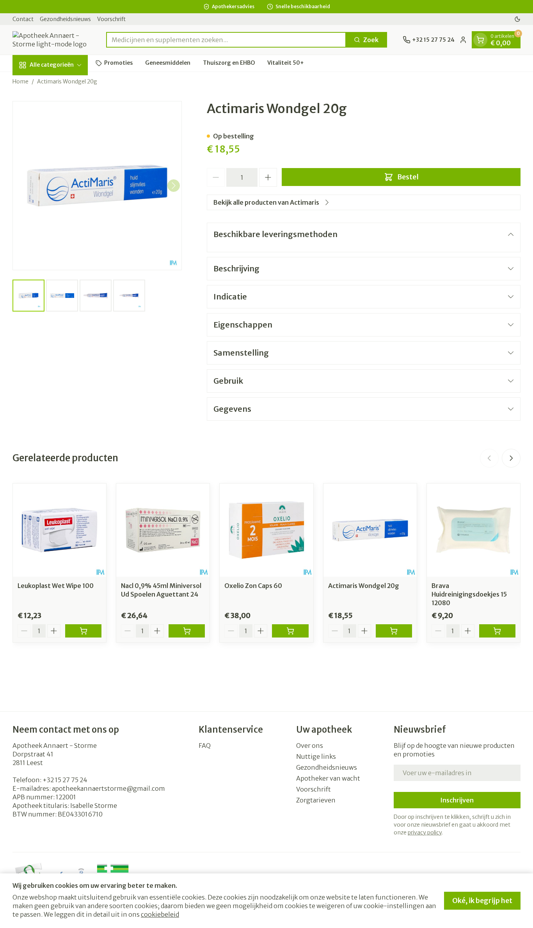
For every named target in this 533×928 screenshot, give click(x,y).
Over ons (309, 745)
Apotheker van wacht (328, 778)
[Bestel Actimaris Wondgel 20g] (394, 631)
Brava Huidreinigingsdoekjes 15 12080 (469, 594)
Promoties (118, 62)
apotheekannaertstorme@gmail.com (108, 788)
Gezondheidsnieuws (65, 19)
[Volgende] (173, 185)
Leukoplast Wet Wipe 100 (56, 586)
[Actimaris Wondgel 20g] (370, 530)
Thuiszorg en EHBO (229, 62)
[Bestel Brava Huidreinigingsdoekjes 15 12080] (497, 631)
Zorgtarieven (316, 800)
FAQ (205, 745)
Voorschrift (111, 19)
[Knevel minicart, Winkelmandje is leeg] (480, 40)
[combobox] (226, 40)
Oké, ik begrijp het (482, 900)
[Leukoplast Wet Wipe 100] (59, 530)
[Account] (463, 40)
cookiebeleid (160, 914)
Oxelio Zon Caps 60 (253, 586)
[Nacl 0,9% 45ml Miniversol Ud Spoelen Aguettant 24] (163, 530)
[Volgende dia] (511, 458)
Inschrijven (457, 800)
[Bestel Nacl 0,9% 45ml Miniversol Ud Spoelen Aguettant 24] (187, 631)
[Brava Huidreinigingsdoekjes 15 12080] (473, 530)
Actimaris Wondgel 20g (363, 586)
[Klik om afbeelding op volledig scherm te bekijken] (97, 185)
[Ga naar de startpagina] (51, 39)
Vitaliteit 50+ (285, 62)
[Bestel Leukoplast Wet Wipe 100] (83, 631)
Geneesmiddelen (167, 62)
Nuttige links (316, 756)
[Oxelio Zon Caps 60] (266, 530)
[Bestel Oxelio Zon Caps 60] (290, 631)
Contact (23, 19)
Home (20, 81)
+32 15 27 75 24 (65, 780)
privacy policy (425, 832)
